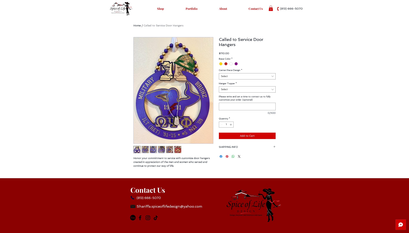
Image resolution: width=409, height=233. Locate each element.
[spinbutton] (226, 124)
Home (137, 25)
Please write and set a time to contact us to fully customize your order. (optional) (244, 98)
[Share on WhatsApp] (233, 156)
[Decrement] (221, 124)
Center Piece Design (230, 70)
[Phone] (132, 197)
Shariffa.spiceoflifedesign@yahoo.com (169, 206)
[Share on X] (239, 156)
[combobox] (247, 76)
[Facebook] (140, 218)
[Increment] (231, 124)
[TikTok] (156, 218)
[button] (271, 8)
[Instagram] (148, 218)
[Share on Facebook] (221, 156)
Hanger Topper (228, 83)
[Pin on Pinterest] (227, 156)
